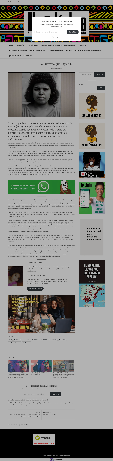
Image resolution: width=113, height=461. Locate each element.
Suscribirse (73, 32)
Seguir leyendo (56, 37)
